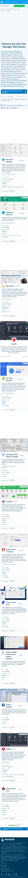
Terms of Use (4, 863)
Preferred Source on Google (7, 871)
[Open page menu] (26, 2)
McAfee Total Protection (16, 86)
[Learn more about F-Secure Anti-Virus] (3, 602)
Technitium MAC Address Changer (16, 84)
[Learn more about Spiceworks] (3, 286)
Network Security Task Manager (10, 51)
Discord (16, 856)
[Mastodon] (6, 874)
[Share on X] (5, 96)
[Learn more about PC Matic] (3, 501)
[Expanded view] (22, 105)
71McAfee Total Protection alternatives (9, 564)
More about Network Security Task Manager (12, 91)
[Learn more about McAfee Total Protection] (3, 549)
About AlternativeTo (5, 868)
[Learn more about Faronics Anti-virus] (3, 788)
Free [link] (10, 108)
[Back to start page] (2, 2)
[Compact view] (23, 105)
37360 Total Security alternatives (8, 393)
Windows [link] (3, 108)
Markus (14, 846)
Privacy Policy (4, 865)
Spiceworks (4, 81)
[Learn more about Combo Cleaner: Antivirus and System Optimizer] (3, 652)
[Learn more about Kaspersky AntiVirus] (3, 212)
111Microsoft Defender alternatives (8, 174)
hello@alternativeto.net (6, 856)
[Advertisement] (14, 26)
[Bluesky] (9, 874)
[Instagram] (13, 874)
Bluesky (15, 857)
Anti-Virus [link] (14, 108)
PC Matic (3, 86)
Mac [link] (7, 108)
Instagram (23, 857)
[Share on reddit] (8, 96)
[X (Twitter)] (4, 874)
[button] (21, 161)
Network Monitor (5, 307)
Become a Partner (5, 869)
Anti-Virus (4, 183)
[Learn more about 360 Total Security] (3, 378)
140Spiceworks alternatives (7, 299)
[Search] (24, 2)
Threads (19, 857)
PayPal (16, 860)
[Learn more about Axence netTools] (3, 705)
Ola (10, 846)
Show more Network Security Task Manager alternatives (12, 829)
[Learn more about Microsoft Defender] (3, 159)
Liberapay (12, 860)
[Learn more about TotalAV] (3, 749)
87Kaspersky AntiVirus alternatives (8, 222)
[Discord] (1, 874)
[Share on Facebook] (2, 96)
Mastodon (11, 857)
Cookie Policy (4, 866)
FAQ (2, 862)
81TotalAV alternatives (6, 762)
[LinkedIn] (16, 874)
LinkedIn (4, 858)
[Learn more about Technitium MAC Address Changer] (3, 454)
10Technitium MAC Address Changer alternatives (9, 467)
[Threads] (11, 874)
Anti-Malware (4, 770)
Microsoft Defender (8, 75)
